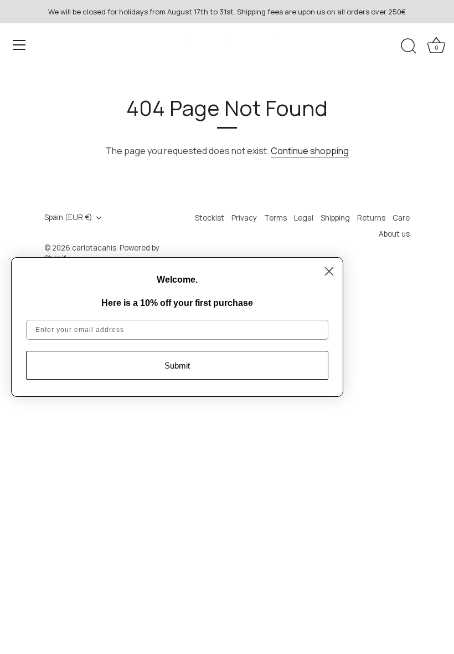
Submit (177, 365)
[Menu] (19, 45)
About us (394, 234)
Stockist (209, 218)
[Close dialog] (329, 271)
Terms (275, 218)
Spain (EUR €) (68, 217)
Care (401, 218)
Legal (303, 218)
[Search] (408, 46)
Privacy (244, 218)
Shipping (335, 218)
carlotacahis (94, 248)
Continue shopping (310, 151)
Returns (371, 218)
